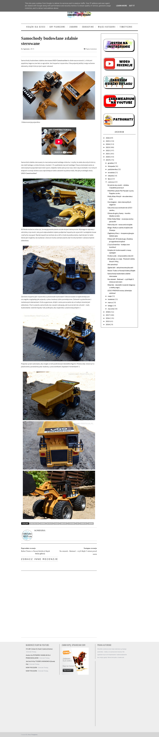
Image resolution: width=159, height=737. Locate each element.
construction (34, 523)
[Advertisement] (113, 693)
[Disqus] (59, 604)
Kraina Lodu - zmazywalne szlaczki (120, 256)
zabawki (90, 523)
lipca (110, 179)
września (111, 172)
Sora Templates (33, 734)
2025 (108, 141)
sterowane (71, 523)
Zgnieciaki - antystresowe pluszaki (120, 267)
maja (110, 296)
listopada (111, 166)
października (113, 169)
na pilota (49, 523)
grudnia (111, 163)
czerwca (111, 182)
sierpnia (111, 176)
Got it (132, 6)
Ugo (77, 523)
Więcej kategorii (107, 26)
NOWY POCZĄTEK (31, 667)
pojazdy (56, 523)
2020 (108, 157)
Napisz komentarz (91, 49)
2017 (108, 315)
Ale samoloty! (113, 264)
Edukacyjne (88, 26)
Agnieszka (26, 49)
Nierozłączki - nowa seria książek (120, 224)
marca (110, 302)
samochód (63, 523)
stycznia (111, 309)
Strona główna (40, 554)
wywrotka (83, 523)
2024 (108, 144)
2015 (108, 321)
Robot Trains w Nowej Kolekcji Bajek (121, 270)
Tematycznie (126, 26)
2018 (108, 312)
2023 (108, 147)
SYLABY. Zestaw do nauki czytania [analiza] (39, 649)
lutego (110, 305)
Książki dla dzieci (35, 26)
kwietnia (111, 299)
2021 (108, 154)
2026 (108, 138)
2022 (108, 150)
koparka (42, 523)
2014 (108, 324)
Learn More (121, 6)
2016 (108, 318)
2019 (108, 160)
